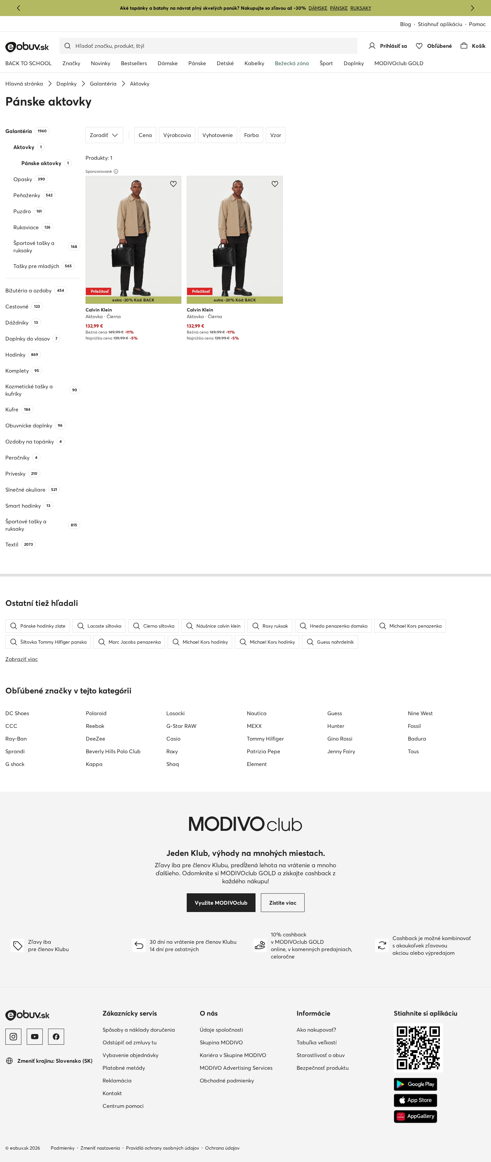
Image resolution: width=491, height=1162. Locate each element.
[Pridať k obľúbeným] (173, 184)
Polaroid (96, 713)
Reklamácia (146, 1080)
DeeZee (95, 738)
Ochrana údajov (222, 1148)
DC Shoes (17, 713)
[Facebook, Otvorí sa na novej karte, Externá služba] (56, 1037)
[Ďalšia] (472, 8)
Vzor (275, 135)
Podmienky (62, 1148)
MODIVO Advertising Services (246, 1067)
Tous (413, 751)
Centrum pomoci (148, 1105)
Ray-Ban (16, 738)
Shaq (172, 764)
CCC (11, 726)
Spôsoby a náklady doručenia (148, 1029)
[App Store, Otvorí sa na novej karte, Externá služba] (415, 1100)
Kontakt (141, 1092)
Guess (334, 713)
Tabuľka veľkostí (342, 1042)
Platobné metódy (148, 1067)
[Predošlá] (19, 8)
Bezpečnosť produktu (342, 1067)
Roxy (172, 751)
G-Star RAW (181, 726)
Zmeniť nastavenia (100, 1148)
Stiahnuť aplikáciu (443, 24)
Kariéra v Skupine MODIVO (246, 1054)
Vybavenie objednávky (148, 1054)
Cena (145, 135)
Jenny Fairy (341, 751)
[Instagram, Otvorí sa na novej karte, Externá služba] (13, 1037)
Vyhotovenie (217, 135)
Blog (409, 24)
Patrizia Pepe (263, 751)
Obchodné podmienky (246, 1080)
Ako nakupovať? (342, 1029)
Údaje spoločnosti (246, 1029)
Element (257, 764)
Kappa (94, 764)
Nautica (257, 713)
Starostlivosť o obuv (342, 1054)
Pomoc (477, 24)
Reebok (95, 726)
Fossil (414, 726)
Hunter (335, 726)
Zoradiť (99, 135)
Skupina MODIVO (246, 1042)
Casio (173, 738)
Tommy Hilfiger (265, 738)
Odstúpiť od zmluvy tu (148, 1042)
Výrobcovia (177, 135)
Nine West (420, 713)
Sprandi (15, 751)
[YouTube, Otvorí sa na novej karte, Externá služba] (35, 1037)
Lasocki (175, 713)
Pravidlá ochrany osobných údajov (162, 1148)
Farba (251, 135)
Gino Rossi (339, 738)
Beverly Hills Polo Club (113, 751)
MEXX (254, 726)
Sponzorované (99, 171)
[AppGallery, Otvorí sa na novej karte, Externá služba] (415, 1116)
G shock (14, 764)
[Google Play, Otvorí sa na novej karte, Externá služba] (415, 1084)
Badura (417, 738)
